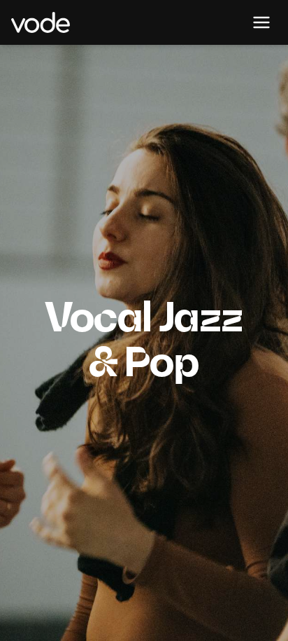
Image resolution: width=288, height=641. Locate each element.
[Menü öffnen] (261, 22)
